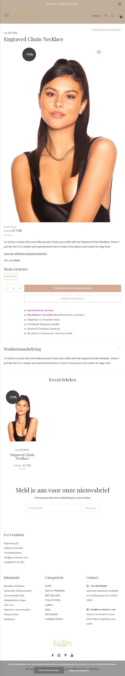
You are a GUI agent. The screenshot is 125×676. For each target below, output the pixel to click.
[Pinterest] (65, 655)
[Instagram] (58, 655)
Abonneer (90, 508)
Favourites (99, 52)
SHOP (48, 586)
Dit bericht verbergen (49, 670)
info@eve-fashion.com (103, 609)
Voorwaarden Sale (14, 595)
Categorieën (54, 577)
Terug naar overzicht (107, 29)
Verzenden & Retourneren (18, 590)
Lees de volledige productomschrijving (25, 253)
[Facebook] (52, 655)
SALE (48, 609)
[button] (7, 15)
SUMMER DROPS (54, 619)
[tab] (62, 349)
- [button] (7, 288)
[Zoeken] (112, 15)
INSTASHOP (51, 614)
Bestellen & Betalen (14, 586)
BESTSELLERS (52, 595)
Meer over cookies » (79, 670)
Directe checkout (72, 298)
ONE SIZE (10, 276)
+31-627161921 (98, 586)
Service (96, 15)
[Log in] (105, 15)
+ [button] (20, 288)
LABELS (49, 604)
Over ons (9, 604)
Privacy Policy (11, 614)
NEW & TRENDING (55, 590)
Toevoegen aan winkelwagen (72, 288)
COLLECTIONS (53, 600)
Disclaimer (9, 619)
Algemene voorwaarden (17, 609)
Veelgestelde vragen (15, 600)
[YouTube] (72, 655)
